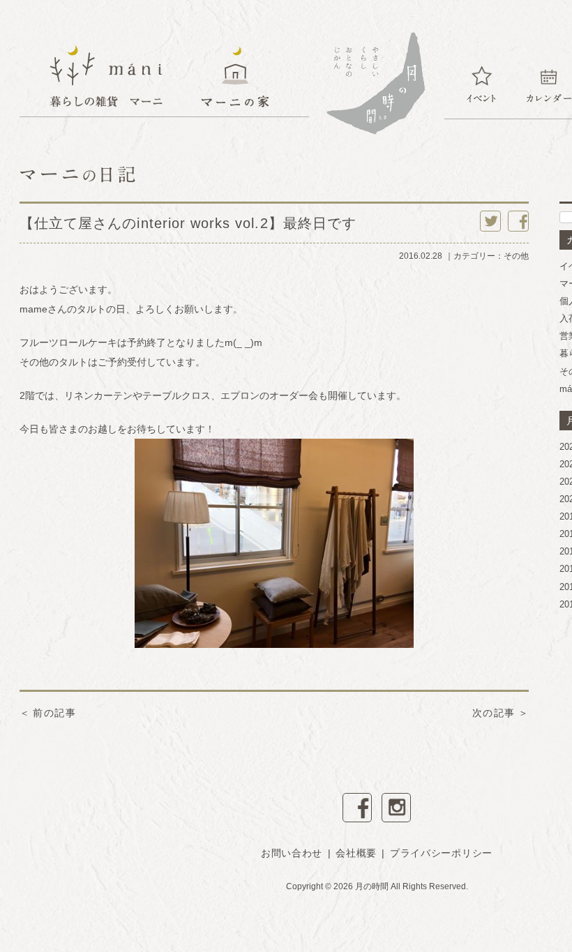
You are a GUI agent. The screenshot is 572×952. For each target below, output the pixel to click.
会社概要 (356, 853)
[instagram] (396, 807)
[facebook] (357, 807)
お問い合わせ (291, 853)
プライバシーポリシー (441, 853)
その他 (516, 256)
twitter (490, 221)
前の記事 (54, 712)
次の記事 (493, 712)
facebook (518, 221)
